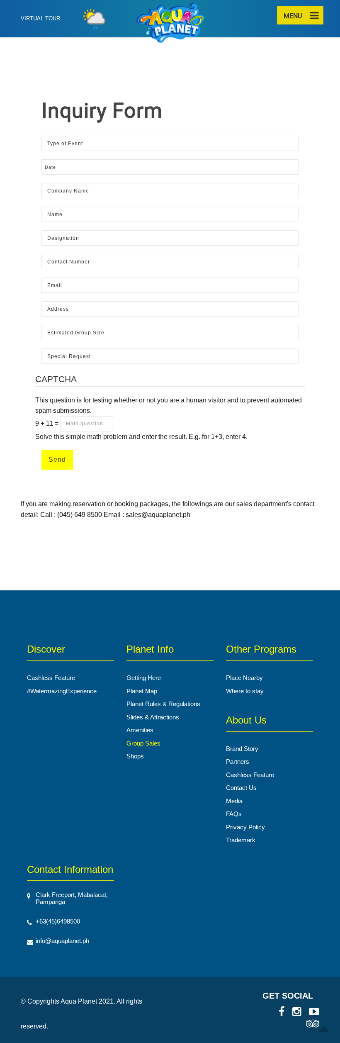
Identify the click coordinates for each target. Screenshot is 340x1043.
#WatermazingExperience (62, 691)
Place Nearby (244, 677)
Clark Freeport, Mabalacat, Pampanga (72, 898)
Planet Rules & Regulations (163, 703)
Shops (135, 756)
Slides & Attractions (152, 717)
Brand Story (242, 748)
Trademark (240, 839)
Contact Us (241, 787)
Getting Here (143, 677)
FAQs (234, 813)
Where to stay (245, 691)
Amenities (139, 730)
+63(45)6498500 (58, 921)
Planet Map (141, 691)
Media (234, 800)
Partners (237, 761)
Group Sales (143, 743)
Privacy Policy (245, 827)
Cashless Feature (51, 677)
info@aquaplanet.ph (62, 940)
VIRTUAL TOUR (40, 18)
